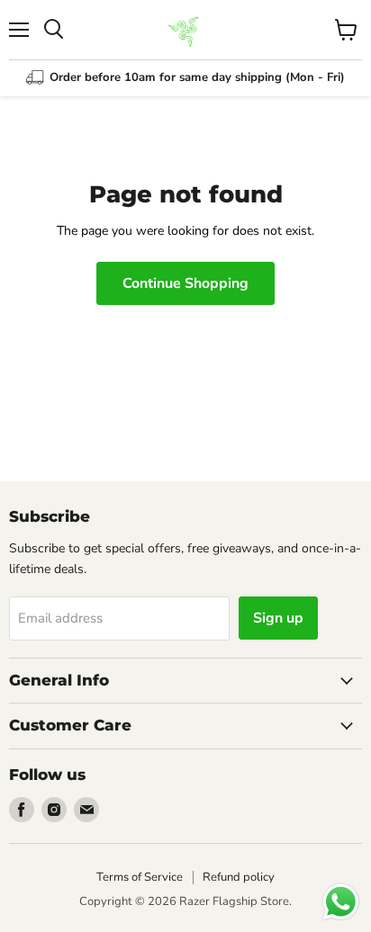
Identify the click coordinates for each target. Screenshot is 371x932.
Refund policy (239, 877)
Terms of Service (139, 877)
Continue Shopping (185, 283)
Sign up (278, 618)
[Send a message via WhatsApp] (341, 902)
